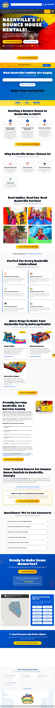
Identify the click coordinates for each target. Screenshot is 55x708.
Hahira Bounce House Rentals (47, 702)
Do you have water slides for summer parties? (18, 542)
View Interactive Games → (10, 386)
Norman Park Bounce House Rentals (46, 705)
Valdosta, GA (37, 610)
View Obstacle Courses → (36, 356)
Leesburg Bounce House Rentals (8, 703)
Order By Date (47, 11)
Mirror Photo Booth (5, 695)
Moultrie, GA (47, 606)
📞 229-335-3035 (27, 582)
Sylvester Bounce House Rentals (47, 707)
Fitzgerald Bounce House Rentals (8, 702)
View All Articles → (27, 688)
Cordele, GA (47, 619)
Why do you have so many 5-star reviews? (17, 547)
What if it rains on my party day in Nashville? (17, 531)
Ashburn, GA (37, 619)
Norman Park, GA (47, 622)
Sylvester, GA (37, 616)
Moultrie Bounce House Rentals (47, 703)
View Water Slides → (9, 356)
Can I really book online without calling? (16, 537)
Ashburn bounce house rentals (7, 700)
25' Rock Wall (19, 10)
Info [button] (36, 10)
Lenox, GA (47, 613)
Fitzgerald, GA (37, 622)
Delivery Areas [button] (5, 12)
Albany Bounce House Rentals (47, 698)
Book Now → (46, 65)
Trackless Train (25, 10)
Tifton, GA (37, 606)
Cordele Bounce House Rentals (47, 700)
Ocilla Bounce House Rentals (7, 707)
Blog (10, 12)
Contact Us (51, 695)
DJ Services (51, 693)
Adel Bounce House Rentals (7, 698)
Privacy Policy (50, 697)
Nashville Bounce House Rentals (8, 705)
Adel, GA (47, 610)
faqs (2, 697)
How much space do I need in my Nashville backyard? (19, 521)
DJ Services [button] (32, 10)
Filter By (13, 10)
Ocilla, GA (47, 616)
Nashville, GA (37, 613)
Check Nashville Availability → (34, 253)
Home (3, 10)
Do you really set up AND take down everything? (18, 526)
